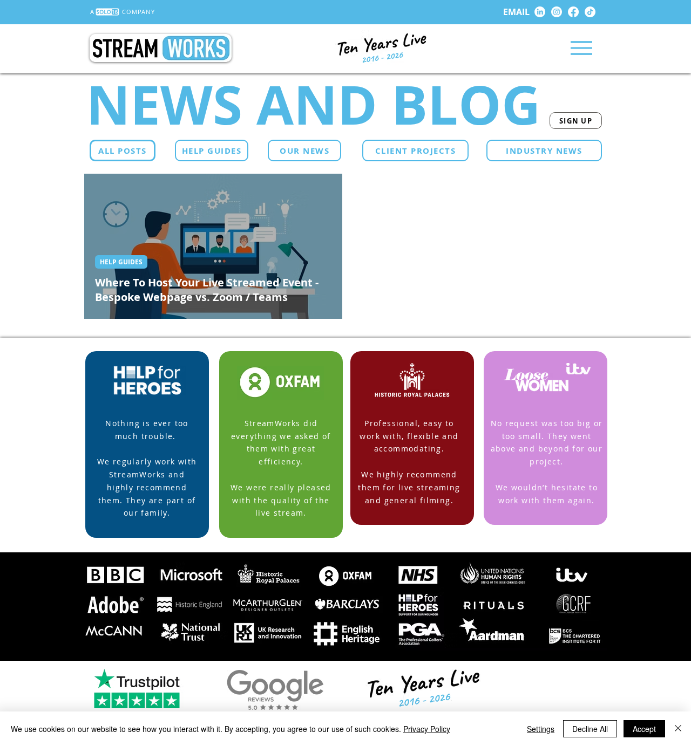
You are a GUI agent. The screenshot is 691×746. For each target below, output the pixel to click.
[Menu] (581, 48)
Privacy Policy (426, 728)
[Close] (678, 728)
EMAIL (516, 12)
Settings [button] (540, 728)
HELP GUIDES (121, 261)
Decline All (590, 728)
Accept (644, 728)
